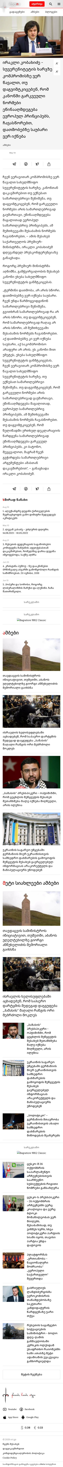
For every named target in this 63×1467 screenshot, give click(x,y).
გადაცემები (17, 11)
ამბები (35, 11)
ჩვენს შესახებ (11, 1444)
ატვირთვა (37, 3)
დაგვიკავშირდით (13, 1448)
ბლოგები (51, 11)
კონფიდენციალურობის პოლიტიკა (24, 1453)
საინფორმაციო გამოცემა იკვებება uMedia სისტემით (29, 1464)
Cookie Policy (10, 1457)
